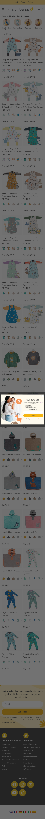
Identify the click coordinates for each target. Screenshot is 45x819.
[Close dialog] (43, 396)
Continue (33, 415)
